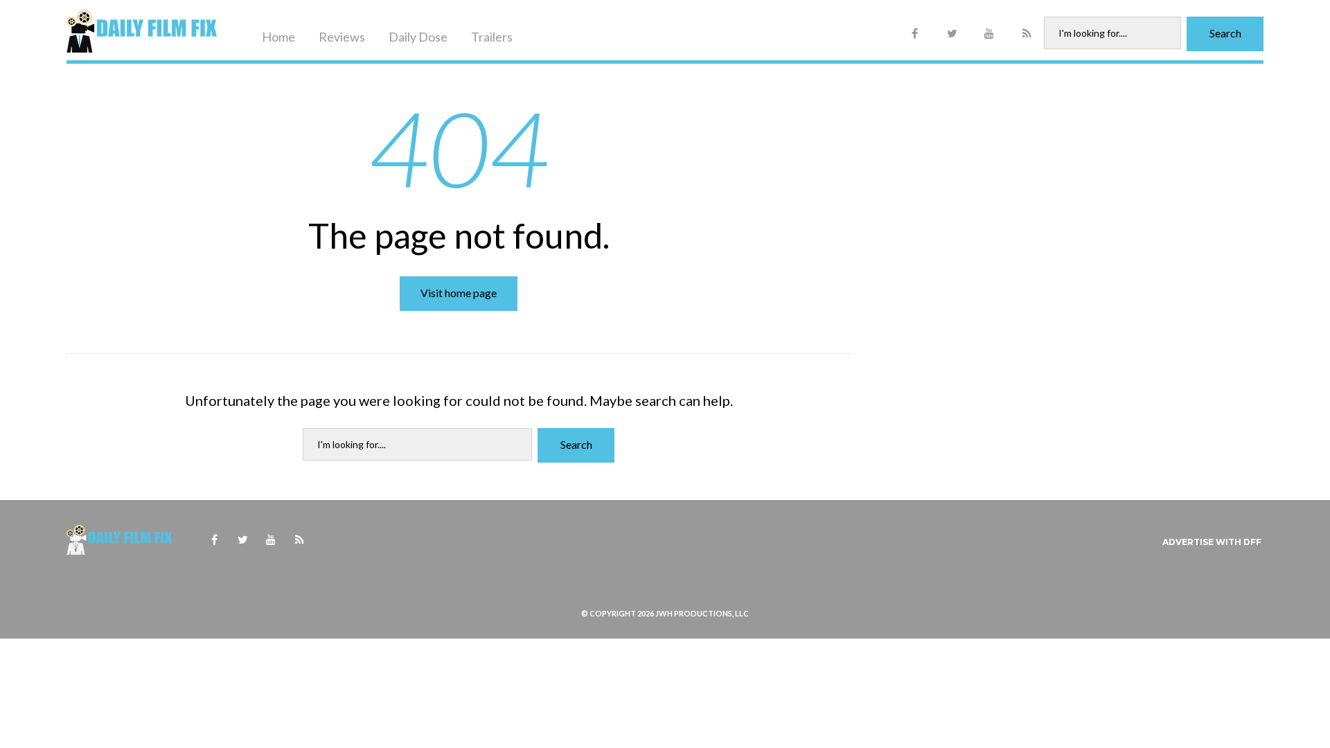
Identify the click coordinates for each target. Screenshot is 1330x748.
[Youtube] (989, 34)
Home (278, 36)
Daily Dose (418, 36)
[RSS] (1026, 34)
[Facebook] (914, 34)
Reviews (342, 36)
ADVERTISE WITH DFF (1211, 542)
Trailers (492, 36)
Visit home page (458, 292)
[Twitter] (951, 34)
